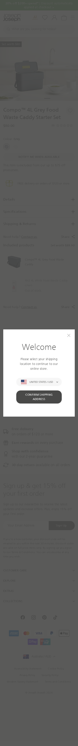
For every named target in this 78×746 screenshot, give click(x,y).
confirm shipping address (38, 397)
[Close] (68, 335)
